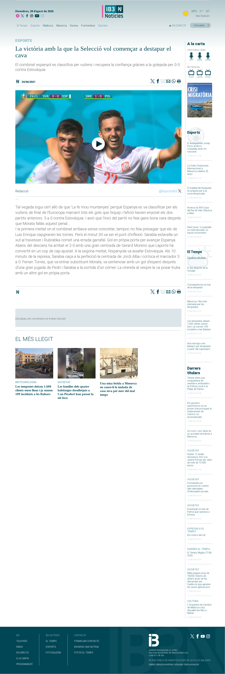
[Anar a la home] (17, 16)
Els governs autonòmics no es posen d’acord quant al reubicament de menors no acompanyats (199, 410)
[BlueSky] (43, 16)
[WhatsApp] (173, 81)
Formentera (88, 25)
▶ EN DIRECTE (177, 25)
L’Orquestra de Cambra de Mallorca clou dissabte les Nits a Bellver (199, 609)
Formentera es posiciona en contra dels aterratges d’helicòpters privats (198, 487)
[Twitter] (152, 81)
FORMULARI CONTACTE (86, 641)
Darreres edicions (196, 257)
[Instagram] (31, 16)
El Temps (22, 25)
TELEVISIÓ (21, 641)
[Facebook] (27, 16)
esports (23, 40)
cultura (192, 601)
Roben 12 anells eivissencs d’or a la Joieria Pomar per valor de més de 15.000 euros (199, 460)
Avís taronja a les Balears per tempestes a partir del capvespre (199, 346)
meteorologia (25, 382)
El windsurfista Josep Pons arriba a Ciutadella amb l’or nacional (198, 147)
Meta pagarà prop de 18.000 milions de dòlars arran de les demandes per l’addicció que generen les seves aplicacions (199, 580)
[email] (168, 81)
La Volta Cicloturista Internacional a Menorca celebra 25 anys (197, 169)
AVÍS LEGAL (179, 664)
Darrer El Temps (198, 549)
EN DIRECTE (22, 652)
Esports (35, 25)
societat (193, 450)
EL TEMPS (51, 641)
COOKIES (152, 664)
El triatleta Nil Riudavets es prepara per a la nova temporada (199, 191)
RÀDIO (19, 647)
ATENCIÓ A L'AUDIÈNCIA (165, 664)
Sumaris (103, 25)
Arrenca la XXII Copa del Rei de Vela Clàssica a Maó (199, 210)
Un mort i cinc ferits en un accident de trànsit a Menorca (199, 434)
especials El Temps (195, 530)
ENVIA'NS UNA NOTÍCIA (86, 647)
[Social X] (22, 16)
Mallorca (48, 25)
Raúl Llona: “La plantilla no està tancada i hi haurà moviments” (199, 230)
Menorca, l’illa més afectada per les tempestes (197, 304)
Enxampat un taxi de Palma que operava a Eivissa (198, 512)
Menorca (61, 25)
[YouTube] (37, 16)
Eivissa (74, 25)
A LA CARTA (22, 658)
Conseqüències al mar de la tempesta (199, 286)
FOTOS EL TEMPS (83, 652)
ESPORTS (51, 647)
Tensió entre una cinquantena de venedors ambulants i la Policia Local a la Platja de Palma (198, 384)
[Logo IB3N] (112, 12)
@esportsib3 (168, 191)
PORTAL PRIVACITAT (191, 664)
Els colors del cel (196, 535)
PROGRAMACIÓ (24, 664)
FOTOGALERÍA (53, 652)
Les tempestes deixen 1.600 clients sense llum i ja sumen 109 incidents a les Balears (199, 325)
